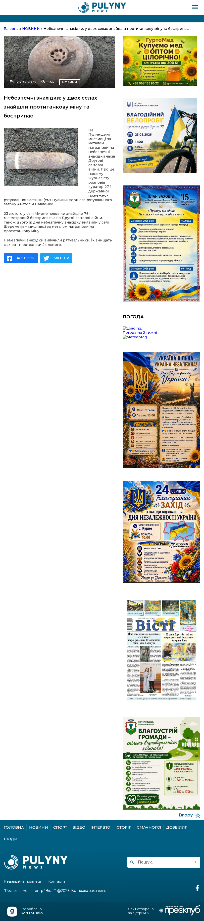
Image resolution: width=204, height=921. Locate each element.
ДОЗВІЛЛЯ (177, 827)
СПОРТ (60, 827)
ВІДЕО (78, 827)
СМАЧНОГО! (149, 827)
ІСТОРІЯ (123, 827)
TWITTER (60, 258)
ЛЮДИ (10, 838)
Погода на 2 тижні (140, 332)
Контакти (56, 881)
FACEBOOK (24, 258)
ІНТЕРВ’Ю (100, 827)
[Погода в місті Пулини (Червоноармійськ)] (161, 328)
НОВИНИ (69, 82)
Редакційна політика (22, 881)
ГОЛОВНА (14, 827)
